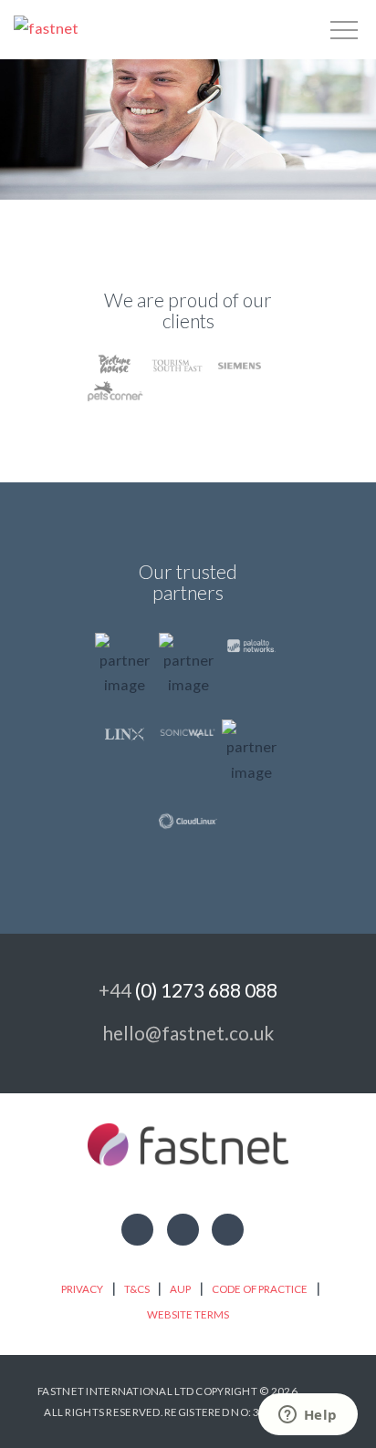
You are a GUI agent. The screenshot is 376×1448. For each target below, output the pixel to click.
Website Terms (188, 1314)
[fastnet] (46, 27)
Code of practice (260, 1289)
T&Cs (137, 1289)
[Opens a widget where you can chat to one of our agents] (307, 1416)
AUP (180, 1289)
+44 (188, 989)
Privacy (82, 1289)
